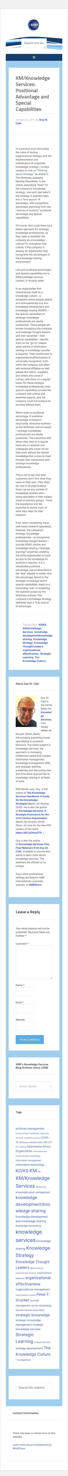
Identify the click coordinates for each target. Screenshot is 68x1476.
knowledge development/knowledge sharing (37, 635)
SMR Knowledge (34, 27)
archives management (30, 1128)
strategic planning (42, 1342)
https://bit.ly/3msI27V (29, 832)
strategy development (29, 1348)
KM (33, 1170)
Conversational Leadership (27, 1133)
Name (20, 985)
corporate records (32, 1138)
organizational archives (26, 1273)
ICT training (21, 1147)
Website (20, 1019)
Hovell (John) (36, 1142)
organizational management (33, 1289)
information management (28, 1160)
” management (23, 1360)
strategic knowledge (33, 1315)
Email (20, 1002)
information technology (30, 1164)
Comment (22, 943)
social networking (41, 1305)
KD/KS (42, 624)
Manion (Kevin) (36, 1268)
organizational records (26, 1295)
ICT (50, 1142)
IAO (46, 1142)
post (33, 148)
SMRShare (35, 884)
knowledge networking (28, 1225)
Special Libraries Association (30, 1310)
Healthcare (24, 1142)
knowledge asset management (33, 1192)
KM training (41, 1187)
